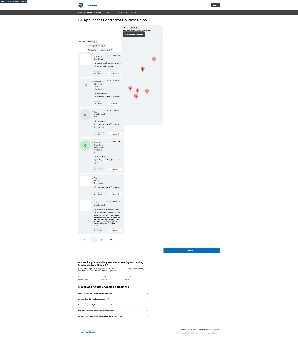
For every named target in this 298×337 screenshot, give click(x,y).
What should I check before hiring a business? (95, 293)
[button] (82, 41)
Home (80, 12)
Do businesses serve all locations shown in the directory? (100, 316)
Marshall (104, 279)
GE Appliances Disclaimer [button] (188, 330)
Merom (126, 279)
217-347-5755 (114, 111)
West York (105, 277)
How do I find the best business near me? (93, 299)
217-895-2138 (114, 55)
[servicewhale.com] (87, 331)
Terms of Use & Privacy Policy (209, 330)
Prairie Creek (83, 279)
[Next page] (111, 239)
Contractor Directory (93, 12)
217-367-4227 (114, 201)
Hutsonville (128, 277)
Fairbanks (81, 277)
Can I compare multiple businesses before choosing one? (99, 305)
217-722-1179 (114, 141)
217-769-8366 (114, 81)
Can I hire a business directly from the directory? (96, 310)
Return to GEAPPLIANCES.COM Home (13, 1)
